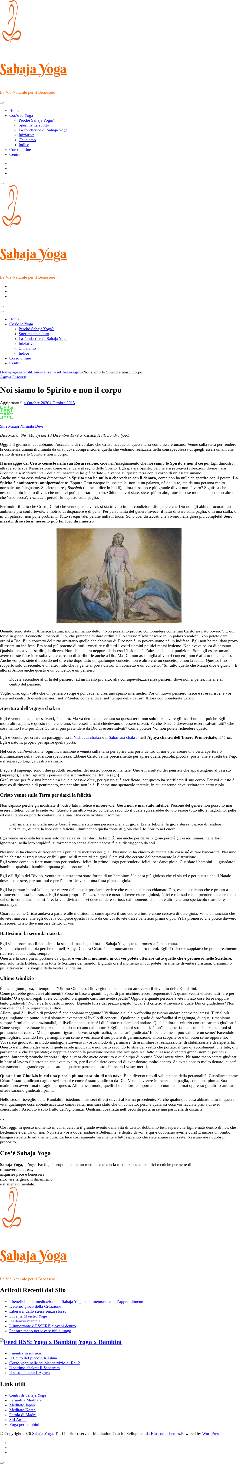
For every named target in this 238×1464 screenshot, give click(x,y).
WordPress (211, 1433)
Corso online (20, 149)
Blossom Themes (165, 1433)
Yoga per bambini (24, 1424)
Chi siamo (27, 139)
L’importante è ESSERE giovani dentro (42, 1326)
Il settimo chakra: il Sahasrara (34, 1367)
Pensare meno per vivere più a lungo (40, 1330)
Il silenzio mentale (24, 1321)
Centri (14, 154)
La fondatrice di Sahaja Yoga (43, 130)
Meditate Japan (22, 1405)
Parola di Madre (22, 1414)
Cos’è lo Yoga (21, 115)
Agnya (5, 377)
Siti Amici (17, 1419)
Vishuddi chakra (87, 737)
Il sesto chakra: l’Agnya (29, 1372)
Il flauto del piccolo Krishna (33, 1358)
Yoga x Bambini (100, 1341)
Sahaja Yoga (33, 69)
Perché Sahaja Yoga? (36, 120)
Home (14, 110)
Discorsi (19, 377)
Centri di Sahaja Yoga (27, 1395)
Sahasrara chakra (123, 737)
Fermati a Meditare (25, 1400)
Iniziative (26, 135)
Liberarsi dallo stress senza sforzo (37, 1311)
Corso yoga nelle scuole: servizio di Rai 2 (44, 1363)
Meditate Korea (22, 1409)
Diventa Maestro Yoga (28, 1316)
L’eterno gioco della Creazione (35, 1306)
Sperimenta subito (34, 125)
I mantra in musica (25, 1353)
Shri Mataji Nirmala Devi (21, 426)
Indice (24, 144)
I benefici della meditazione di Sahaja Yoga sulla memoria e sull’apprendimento (76, 1301)
